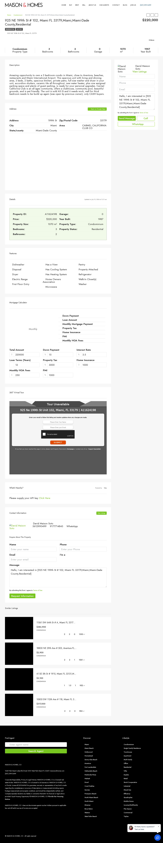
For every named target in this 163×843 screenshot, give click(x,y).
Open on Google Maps (97, 109)
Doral (87, 782)
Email (12, 554)
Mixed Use (127, 790)
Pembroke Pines (90, 775)
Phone (63, 544)
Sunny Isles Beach (91, 759)
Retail (126, 778)
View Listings (101, 513)
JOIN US (133, 5)
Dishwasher (18, 264)
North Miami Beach (91, 797)
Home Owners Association (52, 280)
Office (126, 763)
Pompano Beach (90, 794)
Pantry (82, 264)
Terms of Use (37, 590)
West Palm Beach (91, 816)
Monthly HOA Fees (19, 370)
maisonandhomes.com (57, 771)
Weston (87, 812)
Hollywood (88, 752)
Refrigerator (85, 274)
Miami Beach (89, 748)
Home (64, 5)
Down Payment (51, 350)
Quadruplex (128, 797)
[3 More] (133, 43)
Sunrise (87, 790)
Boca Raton (89, 809)
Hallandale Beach (91, 771)
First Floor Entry (20, 284)
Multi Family (128, 759)
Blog (125, 5)
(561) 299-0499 (145, 5)
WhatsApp (72, 526)
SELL (83, 5)
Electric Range (20, 279)
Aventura (88, 763)
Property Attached (88, 269)
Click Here (44, 498)
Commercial (128, 812)
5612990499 (39, 526)
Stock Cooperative (130, 782)
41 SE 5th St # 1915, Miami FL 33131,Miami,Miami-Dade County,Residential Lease (75, 673)
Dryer (15, 274)
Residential (10, 29)
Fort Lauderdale (90, 767)
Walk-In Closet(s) (87, 279)
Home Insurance (85, 360)
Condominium (18, 15)
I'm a (62, 554)
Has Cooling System (56, 269)
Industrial (127, 786)
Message (14, 565)
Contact (116, 5)
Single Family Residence (132, 748)
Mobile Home (129, 801)
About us (92, 5)
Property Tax (50, 360)
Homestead (89, 756)
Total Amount (16, 350)
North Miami (89, 801)
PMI (45, 370)
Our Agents (104, 5)
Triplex (126, 816)
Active (19, 29)
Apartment (127, 756)
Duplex (126, 775)
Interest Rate (84, 350)
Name (12, 544)
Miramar (87, 805)
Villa (125, 771)
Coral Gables (89, 786)
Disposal (16, 269)
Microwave (51, 287)
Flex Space (128, 809)
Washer (83, 284)
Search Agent (35, 751)
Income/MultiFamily (131, 805)
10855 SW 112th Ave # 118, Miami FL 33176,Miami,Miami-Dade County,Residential (76, 699)
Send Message (127, 118)
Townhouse (128, 752)
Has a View (51, 264)
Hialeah (87, 778)
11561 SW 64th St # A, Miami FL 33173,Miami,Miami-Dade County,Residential (73, 622)
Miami (87, 744)
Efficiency (127, 794)
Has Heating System (56, 274)
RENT (77, 5)
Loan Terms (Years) (20, 360)
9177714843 (56, 526)
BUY (70, 5)
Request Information (22, 596)
